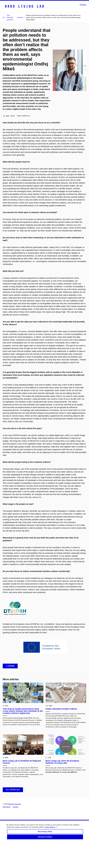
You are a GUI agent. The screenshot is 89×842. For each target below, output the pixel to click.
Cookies (15, 807)
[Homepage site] (24, 6)
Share (11, 666)
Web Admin (7, 807)
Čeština (83, 5)
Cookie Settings (49, 827)
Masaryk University (14, 804)
